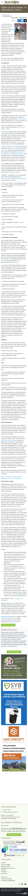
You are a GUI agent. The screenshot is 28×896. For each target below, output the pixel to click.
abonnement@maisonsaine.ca (10, 812)
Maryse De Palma (5, 866)
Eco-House (19, 142)
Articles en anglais (5, 864)
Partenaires (4, 871)
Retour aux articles (8, 625)
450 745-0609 (6, 809)
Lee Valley (6, 129)
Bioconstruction (14, 17)
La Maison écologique (7, 618)
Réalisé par (19, 893)
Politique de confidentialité (8, 880)
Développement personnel (8, 868)
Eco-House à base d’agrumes (10, 440)
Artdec (21, 127)
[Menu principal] (2, 2)
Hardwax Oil (14, 148)
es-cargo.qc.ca (18, 598)
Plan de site (4, 877)
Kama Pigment (20, 178)
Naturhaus (20, 148)
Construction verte (23, 17)
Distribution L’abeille (14, 172)
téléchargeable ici (15, 621)
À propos (3, 862)
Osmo (2, 150)
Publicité (3, 870)
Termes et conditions (6, 878)
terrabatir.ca (4, 600)
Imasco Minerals (22, 119)
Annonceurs (4, 873)
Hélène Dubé (14, 262)
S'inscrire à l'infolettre (14, 652)
